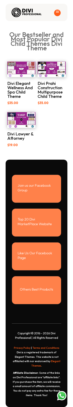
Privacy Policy (22, 348)
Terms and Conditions (45, 348)
